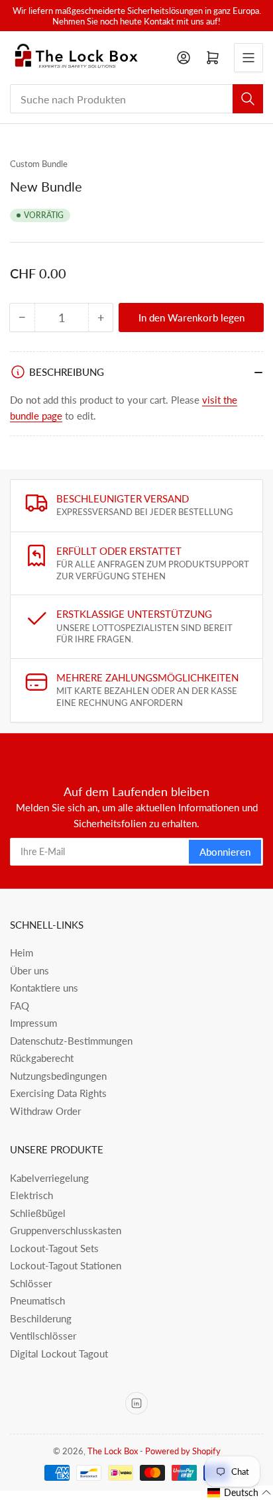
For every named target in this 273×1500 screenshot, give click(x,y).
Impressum (33, 1023)
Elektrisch (31, 1195)
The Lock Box (112, 1451)
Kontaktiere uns (44, 988)
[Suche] (247, 99)
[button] (239, 1492)
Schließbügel (38, 1213)
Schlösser (31, 1283)
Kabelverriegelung (49, 1178)
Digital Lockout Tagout (59, 1353)
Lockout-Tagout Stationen (65, 1265)
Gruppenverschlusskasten (65, 1230)
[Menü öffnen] (248, 57)
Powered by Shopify (183, 1451)
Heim (21, 952)
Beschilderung (41, 1318)
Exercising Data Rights (58, 1093)
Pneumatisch (37, 1300)
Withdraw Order (45, 1111)
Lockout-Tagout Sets (54, 1248)
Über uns (29, 970)
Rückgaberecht (42, 1058)
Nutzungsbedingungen (58, 1076)
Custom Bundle (39, 163)
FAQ (19, 1005)
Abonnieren (224, 852)
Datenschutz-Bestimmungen (71, 1041)
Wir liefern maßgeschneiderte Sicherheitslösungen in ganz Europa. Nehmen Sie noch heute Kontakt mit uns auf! (137, 16)
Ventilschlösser (43, 1336)
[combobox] (136, 98)
